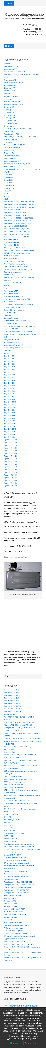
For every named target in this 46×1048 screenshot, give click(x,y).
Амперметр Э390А (10, 903)
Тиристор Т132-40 (10, 456)
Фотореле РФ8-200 (11, 879)
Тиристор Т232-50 (10, 483)
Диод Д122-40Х (9, 380)
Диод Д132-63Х (9, 391)
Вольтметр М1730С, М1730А (14, 912)
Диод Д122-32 (9, 372)
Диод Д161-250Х (10, 429)
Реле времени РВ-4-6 (11, 245)
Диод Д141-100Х (10, 402)
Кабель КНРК (8, 177)
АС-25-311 (7, 199)
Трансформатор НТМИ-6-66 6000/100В (18, 882)
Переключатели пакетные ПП (14, 72)
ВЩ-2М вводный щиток (12, 820)
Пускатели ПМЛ (9, 752)
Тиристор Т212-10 (10, 475)
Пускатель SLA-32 (10, 275)
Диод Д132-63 (9, 388)
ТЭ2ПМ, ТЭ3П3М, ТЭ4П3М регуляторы (18, 269)
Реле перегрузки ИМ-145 (13, 922)
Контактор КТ (8, 109)
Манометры (8, 99)
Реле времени (9, 142)
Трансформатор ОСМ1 (12, 131)
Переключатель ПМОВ (12, 703)
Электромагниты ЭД (11, 158)
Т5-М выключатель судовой (14, 930)
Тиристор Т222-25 (10, 480)
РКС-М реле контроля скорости (15, 261)
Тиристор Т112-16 (10, 442)
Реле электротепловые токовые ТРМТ (17, 299)
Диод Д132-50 (9, 383)
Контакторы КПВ (10, 120)
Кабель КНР (8, 174)
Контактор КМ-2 (9, 115)
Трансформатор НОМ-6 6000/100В (16, 893)
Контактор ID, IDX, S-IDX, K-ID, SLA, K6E (18, 128)
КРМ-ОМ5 (7, 817)
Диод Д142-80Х (9, 407)
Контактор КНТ (9, 112)
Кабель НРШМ (9, 188)
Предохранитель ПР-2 (12, 339)
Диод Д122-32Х (9, 375)
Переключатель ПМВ (11, 692)
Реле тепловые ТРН (11, 302)
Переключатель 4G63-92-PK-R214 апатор (19, 204)
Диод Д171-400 (9, 437)
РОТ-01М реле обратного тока (15, 860)
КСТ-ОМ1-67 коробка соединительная (17, 253)
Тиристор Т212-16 (10, 477)
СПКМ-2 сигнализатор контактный (16, 863)
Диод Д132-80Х (9, 396)
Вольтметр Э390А (10, 906)
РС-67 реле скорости (11, 258)
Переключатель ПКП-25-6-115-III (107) (17, 220)
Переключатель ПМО (11, 690)
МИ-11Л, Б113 (9, 825)
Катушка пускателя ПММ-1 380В (15, 857)
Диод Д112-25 (9, 361)
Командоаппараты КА (12, 307)
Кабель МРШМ (9, 185)
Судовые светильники (12, 147)
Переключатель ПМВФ (12, 695)
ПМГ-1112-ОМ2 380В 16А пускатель (17, 801)
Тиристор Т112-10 (10, 440)
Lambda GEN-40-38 (11, 814)
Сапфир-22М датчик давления (15, 310)
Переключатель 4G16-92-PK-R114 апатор (19, 207)
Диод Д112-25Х (9, 369)
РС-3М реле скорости (11, 256)
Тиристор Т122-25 (10, 448)
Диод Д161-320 (9, 431)
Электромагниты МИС (12, 155)
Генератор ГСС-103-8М (12, 283)
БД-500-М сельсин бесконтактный (16, 266)
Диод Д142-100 (9, 410)
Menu (10, 3)
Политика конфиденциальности (20, 1005)
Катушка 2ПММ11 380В (12, 855)
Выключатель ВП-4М (11, 342)
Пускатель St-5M (10, 841)
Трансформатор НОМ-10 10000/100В (17, 887)
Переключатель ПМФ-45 (12, 698)
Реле (5, 288)
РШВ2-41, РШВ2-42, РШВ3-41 (14, 247)
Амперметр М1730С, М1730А (14, 909)
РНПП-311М (8, 836)
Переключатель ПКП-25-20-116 (15, 210)
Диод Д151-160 (9, 418)
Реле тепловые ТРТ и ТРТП (13, 296)
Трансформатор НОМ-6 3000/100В (16, 890)
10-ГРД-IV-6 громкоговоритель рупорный (18, 304)
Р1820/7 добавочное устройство (15, 264)
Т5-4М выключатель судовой (14, 928)
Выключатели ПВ (10, 80)
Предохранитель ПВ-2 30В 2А (15, 787)
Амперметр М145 (10, 898)
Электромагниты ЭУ (11, 166)
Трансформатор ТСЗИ (12, 134)
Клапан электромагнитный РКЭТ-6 (16, 348)
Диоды (6, 353)
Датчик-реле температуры (13, 104)
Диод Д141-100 (9, 399)
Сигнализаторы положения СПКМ (16, 237)
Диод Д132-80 (9, 394)
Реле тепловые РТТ (11, 293)
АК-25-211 (7, 191)
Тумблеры (7, 350)
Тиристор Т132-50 (10, 459)
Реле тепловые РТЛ (11, 291)
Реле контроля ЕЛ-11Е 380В (14, 833)
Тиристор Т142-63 (10, 469)
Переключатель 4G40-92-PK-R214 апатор (19, 201)
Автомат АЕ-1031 (10, 920)
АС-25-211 (7, 196)
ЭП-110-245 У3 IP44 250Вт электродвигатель (20, 809)
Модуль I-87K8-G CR (11, 329)
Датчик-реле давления (12, 101)
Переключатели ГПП (11, 66)
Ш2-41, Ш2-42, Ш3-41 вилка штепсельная (19, 250)
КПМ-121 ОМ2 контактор (13, 776)
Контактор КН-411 (10, 323)
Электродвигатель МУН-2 (13, 895)
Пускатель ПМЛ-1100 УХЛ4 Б (14, 941)
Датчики (7, 285)
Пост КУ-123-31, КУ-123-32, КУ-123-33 (17, 234)
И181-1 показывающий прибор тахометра (19, 844)
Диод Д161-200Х (10, 423)
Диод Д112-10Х (9, 364)
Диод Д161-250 (9, 426)
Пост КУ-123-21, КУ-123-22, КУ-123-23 (17, 231)
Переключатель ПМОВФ (12, 706)
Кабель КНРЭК (9, 183)
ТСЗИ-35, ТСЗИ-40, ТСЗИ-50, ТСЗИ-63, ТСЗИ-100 (22, 738)
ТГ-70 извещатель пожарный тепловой (18, 331)
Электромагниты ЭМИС (12, 161)
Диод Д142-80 (9, 404)
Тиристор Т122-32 (10, 450)
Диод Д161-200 (9, 421)
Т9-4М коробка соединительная (15, 933)
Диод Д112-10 (9, 356)
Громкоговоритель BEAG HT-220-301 (17, 321)
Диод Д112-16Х (9, 367)
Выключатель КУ (10, 85)
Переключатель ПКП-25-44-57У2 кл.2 (17, 223)
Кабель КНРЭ (9, 180)
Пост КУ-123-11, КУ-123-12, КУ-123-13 (17, 229)
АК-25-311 (7, 193)
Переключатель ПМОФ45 (13, 709)
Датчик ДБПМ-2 (9, 868)
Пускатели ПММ (9, 91)
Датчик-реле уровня (11, 96)
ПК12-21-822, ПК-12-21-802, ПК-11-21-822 (19, 847)
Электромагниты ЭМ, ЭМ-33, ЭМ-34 (17, 164)
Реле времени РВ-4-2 (11, 239)
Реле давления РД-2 (11, 830)
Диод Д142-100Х (10, 413)
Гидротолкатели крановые (13, 939)
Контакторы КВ (9, 118)
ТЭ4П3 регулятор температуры (15, 871)
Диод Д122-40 (9, 377)
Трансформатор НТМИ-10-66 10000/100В (19, 884)
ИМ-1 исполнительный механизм (16, 874)
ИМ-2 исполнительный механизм (16, 876)
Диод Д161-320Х (10, 434)
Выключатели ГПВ (10, 69)
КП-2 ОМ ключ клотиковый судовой (16, 925)
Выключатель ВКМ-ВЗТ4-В (13, 345)
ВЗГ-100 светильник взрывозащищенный (19, 866)
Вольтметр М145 (10, 901)
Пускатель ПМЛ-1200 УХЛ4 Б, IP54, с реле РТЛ (21, 944)
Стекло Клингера (10, 312)
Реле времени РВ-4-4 (11, 242)
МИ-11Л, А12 (8, 828)
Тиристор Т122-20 (10, 445)
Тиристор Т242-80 (10, 486)
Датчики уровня (9, 714)
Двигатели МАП (9, 88)
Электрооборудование (12, 318)
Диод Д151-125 (9, 415)
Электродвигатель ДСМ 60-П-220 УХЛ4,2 (19, 779)
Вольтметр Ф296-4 (10, 917)
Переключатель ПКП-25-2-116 (15, 215)
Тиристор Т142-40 (10, 464)
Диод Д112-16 (9, 358)
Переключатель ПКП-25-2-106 (15, 212)
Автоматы (7, 63)
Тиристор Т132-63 (10, 461)
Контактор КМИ (9, 107)
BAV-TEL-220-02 (9, 811)
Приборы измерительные (13, 272)
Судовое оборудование (24, 14)
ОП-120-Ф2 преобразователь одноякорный (19, 936)
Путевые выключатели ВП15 (14, 82)
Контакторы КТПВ (10, 123)
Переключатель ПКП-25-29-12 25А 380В (18, 218)
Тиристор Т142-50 (10, 467)
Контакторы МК (9, 126)
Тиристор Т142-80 (10, 472)
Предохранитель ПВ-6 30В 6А (15, 784)
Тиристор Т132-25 (10, 453)
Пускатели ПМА (9, 153)
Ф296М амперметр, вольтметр (15, 914)
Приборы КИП (9, 93)
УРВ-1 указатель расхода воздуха (16, 782)
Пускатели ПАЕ (9, 150)
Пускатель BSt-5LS (10, 838)
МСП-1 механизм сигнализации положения (19, 326)
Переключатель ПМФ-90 (12, 700)
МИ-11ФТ (7, 822)
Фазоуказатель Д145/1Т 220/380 (15, 226)
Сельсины (7, 315)
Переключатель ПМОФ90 (13, 711)
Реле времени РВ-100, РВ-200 (15, 145)
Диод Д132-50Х (9, 385)
